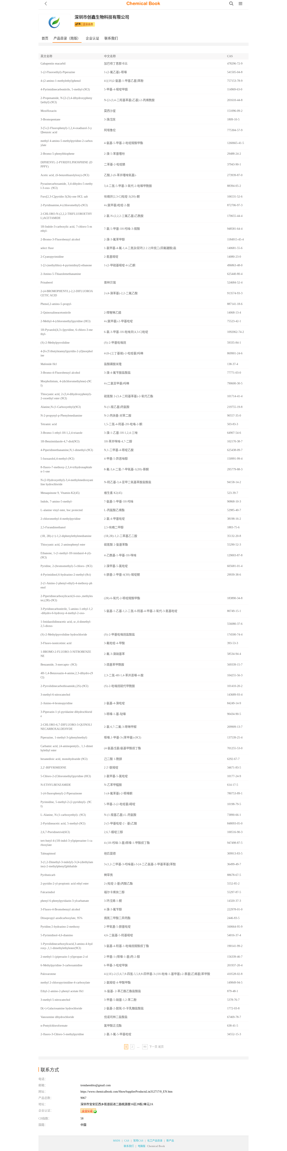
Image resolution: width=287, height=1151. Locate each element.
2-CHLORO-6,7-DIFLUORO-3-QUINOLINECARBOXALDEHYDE (66, 726)
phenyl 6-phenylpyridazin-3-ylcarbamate (65, 900)
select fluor (47, 248)
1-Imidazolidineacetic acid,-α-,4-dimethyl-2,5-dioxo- (66, 624)
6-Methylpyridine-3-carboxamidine (61, 965)
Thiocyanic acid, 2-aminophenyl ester (63, 544)
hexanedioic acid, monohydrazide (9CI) (64, 759)
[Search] (231, 3)
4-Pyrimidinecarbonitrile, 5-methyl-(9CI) (65, 89)
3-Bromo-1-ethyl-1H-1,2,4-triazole (61, 432)
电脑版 (141, 1146)
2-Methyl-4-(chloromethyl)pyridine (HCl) (66, 321)
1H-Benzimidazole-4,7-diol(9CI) (60, 441)
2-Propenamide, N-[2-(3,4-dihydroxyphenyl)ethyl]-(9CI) (66, 100)
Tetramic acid (49, 424)
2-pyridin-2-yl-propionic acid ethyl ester (65, 883)
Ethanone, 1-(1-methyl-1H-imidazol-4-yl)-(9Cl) (66, 555)
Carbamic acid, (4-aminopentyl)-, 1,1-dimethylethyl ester (67, 748)
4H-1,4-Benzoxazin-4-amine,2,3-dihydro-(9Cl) (67, 675)
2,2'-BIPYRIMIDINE (53, 767)
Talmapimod (48, 853)
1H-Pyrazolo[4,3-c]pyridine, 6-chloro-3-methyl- (67, 332)
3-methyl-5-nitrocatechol (55, 999)
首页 (45, 38)
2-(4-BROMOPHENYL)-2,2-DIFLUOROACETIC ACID (67, 293)
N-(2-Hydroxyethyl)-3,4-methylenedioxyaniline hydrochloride (67, 482)
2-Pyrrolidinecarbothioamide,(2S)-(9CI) (64, 686)
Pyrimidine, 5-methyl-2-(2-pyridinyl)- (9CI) (66, 804)
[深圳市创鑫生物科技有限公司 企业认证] (88, 1110)
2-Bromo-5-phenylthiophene (57, 153)
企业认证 (92, 38)
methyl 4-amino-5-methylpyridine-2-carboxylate (67, 143)
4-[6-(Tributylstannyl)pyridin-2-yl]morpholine (67, 353)
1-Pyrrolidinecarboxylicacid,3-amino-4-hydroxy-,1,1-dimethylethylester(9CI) (66, 946)
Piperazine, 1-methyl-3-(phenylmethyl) (64, 737)
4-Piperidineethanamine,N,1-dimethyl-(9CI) (67, 450)
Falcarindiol (48, 892)
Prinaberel (47, 282)
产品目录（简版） (67, 38)
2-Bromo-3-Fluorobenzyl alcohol (60, 239)
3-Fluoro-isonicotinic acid (56, 643)
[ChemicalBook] (143, 3)
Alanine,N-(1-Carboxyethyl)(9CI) (61, 407)
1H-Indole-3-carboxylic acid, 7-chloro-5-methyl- (66, 228)
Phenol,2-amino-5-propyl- (56, 304)
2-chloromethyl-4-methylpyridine (60, 518)
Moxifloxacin (49, 110)
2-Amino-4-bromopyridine (56, 703)
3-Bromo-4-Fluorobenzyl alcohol (60, 372)
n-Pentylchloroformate (54, 1025)
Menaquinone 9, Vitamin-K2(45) (60, 492)
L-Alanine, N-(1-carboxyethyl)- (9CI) (63, 814)
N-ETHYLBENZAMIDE (56, 784)
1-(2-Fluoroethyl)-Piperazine (58, 72)
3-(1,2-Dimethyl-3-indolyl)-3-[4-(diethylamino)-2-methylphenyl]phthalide (67, 864)
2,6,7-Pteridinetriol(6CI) (55, 832)
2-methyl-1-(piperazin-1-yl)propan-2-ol (64, 956)
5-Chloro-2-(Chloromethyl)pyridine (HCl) (66, 776)
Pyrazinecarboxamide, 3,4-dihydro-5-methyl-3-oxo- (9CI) (67, 186)
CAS (126, 1140)
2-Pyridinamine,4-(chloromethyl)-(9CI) (64, 205)
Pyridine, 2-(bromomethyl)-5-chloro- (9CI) (66, 566)
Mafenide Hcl (49, 364)
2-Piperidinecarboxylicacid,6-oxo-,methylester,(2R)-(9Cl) (67, 598)
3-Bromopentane (50, 119)
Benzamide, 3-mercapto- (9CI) (59, 664)
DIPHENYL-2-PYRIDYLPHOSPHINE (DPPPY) (66, 164)
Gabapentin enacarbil (53, 63)
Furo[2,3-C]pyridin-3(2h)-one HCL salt (64, 196)
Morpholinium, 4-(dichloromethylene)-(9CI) (66, 383)
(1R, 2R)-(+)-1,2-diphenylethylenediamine (66, 536)
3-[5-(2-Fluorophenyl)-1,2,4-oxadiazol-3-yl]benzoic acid (66, 130)
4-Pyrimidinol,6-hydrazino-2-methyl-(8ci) (66, 574)
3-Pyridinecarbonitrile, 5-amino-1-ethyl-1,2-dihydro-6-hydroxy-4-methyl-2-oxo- (67, 611)
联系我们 (111, 38)
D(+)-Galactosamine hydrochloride (61, 1008)
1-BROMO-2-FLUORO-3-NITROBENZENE (66, 654)
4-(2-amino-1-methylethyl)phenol (61, 80)
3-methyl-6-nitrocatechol (55, 694)
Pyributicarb (48, 875)
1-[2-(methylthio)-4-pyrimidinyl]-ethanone (66, 265)
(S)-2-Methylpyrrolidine (55, 342)
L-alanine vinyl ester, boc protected (62, 510)
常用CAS (138, 1140)
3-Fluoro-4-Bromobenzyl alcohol (60, 909)
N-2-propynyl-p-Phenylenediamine (61, 415)
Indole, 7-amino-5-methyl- (56, 501)
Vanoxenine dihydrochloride (57, 1017)
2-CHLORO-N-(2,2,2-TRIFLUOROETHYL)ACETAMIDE (66, 216)
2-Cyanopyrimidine (52, 256)
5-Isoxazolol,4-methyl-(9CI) (57, 458)
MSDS (116, 1140)
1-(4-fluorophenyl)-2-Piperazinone (61, 793)
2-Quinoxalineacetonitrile (56, 312)
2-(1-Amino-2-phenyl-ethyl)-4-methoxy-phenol (66, 585)
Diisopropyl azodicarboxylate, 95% (62, 918)
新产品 (170, 1140)
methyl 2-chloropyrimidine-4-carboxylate (65, 982)
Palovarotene (48, 974)
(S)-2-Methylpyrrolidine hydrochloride (64, 634)
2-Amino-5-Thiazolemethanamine (61, 274)
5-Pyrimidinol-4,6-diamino (57, 935)
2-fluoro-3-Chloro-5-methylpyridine (62, 1034)
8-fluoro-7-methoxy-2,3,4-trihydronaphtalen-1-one (66, 469)
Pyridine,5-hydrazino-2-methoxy (60, 926)
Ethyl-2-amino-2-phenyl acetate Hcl (62, 991)
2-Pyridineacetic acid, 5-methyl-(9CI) (63, 823)
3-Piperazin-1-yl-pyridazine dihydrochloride (66, 714)
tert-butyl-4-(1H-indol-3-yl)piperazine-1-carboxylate (66, 842)
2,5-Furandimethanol (53, 527)
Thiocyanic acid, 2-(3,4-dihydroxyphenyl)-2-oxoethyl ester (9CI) (66, 396)
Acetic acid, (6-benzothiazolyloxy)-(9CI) (65, 175)
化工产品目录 (154, 1140)
